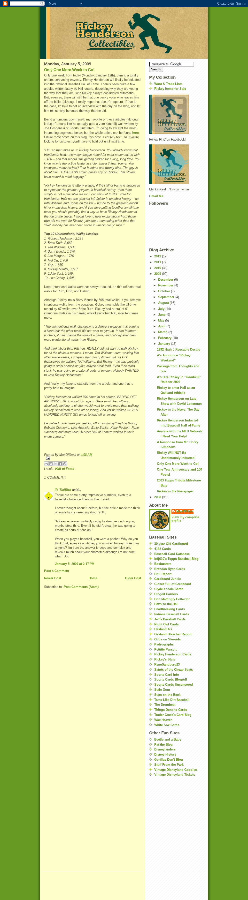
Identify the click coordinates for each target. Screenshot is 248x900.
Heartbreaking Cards (169, 609)
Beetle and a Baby (167, 739)
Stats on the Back (167, 695)
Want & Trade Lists (168, 84)
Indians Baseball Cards (171, 614)
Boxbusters (162, 564)
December (166, 279)
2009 (158, 274)
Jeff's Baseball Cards (170, 619)
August (164, 303)
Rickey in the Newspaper (175, 491)
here (135, 133)
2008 (158, 497)
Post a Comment (56, 571)
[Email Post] (92, 458)
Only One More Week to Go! (69, 70)
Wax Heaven (163, 720)
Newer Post (52, 578)
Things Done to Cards (170, 710)
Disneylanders (165, 749)
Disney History (165, 754)
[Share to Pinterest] (64, 463)
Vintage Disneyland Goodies (175, 770)
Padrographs (164, 644)
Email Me (156, 196)
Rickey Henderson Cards (172, 654)
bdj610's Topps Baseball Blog (176, 559)
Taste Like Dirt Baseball (171, 700)
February (165, 338)
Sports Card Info (166, 674)
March (163, 332)
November (166, 285)
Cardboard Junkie (167, 579)
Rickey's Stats (164, 659)
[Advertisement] (163, 809)
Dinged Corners (166, 594)
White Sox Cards (166, 725)
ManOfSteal (185, 511)
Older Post (133, 578)
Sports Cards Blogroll (170, 679)
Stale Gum (162, 689)
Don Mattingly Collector (172, 599)
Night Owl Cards (166, 624)
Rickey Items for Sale (170, 88)
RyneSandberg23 (167, 664)
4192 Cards (162, 549)
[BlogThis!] (50, 463)
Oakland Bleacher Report (173, 634)
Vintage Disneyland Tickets (174, 774)
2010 (158, 268)
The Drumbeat (164, 704)
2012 (158, 256)
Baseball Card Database (172, 554)
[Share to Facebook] (60, 463)
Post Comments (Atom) (81, 587)
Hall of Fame (64, 469)
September (166, 297)
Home (93, 578)
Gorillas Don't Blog (168, 759)
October (164, 291)
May (161, 320)
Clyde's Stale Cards (168, 589)
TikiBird (65, 490)
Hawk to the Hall (166, 604)
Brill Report (162, 574)
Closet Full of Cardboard (172, 584)
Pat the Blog (163, 744)
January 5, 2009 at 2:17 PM (74, 564)
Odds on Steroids (167, 639)
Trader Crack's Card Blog (173, 715)
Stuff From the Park (169, 764)
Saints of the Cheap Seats (173, 669)
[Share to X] (55, 463)
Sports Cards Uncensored (173, 684)
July (161, 309)
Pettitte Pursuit (165, 649)
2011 (158, 262)
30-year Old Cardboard (171, 544)
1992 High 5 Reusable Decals (178, 349)
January (164, 343)
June (162, 314)
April (162, 326)
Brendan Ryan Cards (169, 569)
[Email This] (46, 463)
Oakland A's (163, 629)
